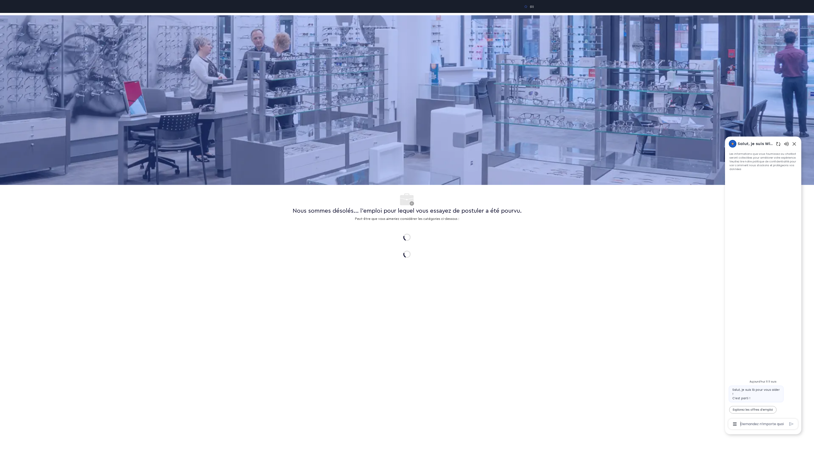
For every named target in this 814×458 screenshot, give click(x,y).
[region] (763, 283)
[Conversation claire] (778, 144)
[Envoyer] (791, 424)
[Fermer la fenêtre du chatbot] (794, 144)
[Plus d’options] (734, 424)
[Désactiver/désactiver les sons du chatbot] (786, 144)
